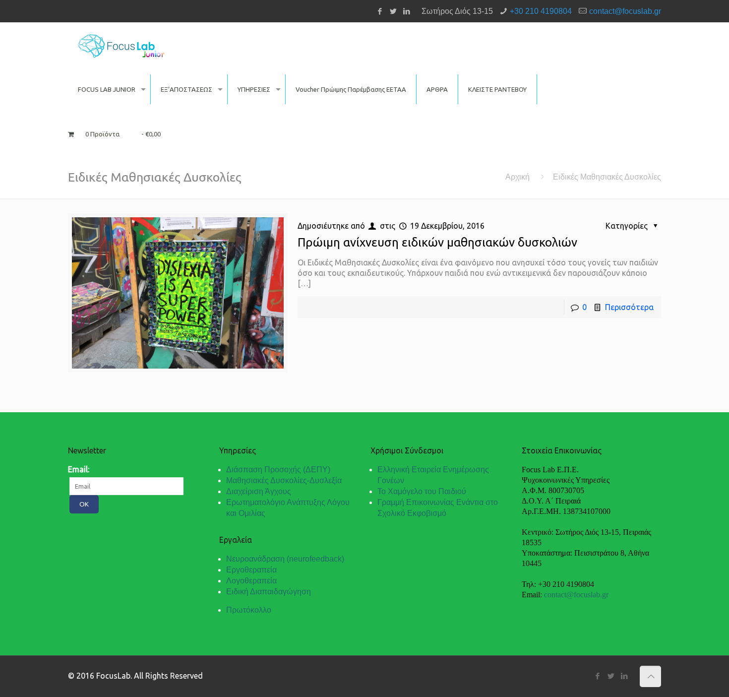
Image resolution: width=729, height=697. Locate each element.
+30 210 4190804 (541, 11)
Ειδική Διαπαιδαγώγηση (268, 591)
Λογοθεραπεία (251, 580)
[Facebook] (379, 11)
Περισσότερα (629, 307)
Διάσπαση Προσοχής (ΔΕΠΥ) (278, 469)
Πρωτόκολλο (248, 610)
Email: (78, 469)
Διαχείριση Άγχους (258, 491)
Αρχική (517, 177)
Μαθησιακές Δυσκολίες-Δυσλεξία (284, 480)
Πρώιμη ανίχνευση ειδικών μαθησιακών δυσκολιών (437, 242)
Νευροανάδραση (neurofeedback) (285, 559)
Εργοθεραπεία (251, 570)
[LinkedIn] (406, 11)
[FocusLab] (121, 44)
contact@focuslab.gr (625, 11)
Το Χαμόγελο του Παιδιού (421, 491)
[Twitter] (393, 11)
